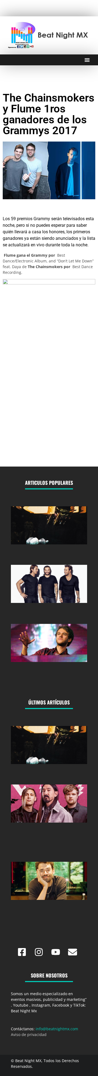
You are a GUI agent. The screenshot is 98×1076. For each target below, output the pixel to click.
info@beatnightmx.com (57, 1028)
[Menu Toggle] (87, 60)
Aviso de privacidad (29, 1034)
